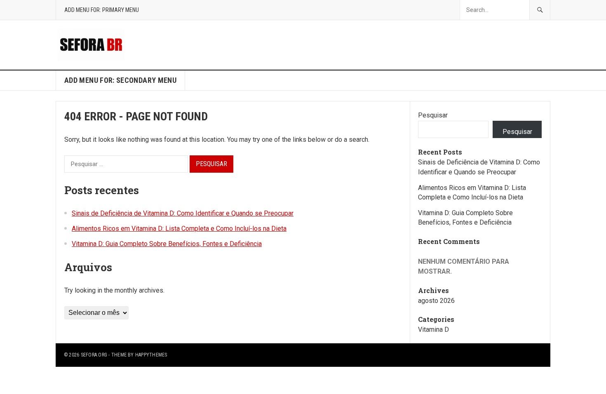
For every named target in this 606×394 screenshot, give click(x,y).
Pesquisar (433, 115)
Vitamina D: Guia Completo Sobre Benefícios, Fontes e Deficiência (167, 244)
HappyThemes (151, 355)
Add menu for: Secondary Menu (120, 80)
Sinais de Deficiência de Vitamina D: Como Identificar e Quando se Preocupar (183, 213)
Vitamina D (433, 329)
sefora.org (94, 355)
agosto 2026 (436, 301)
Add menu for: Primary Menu (101, 10)
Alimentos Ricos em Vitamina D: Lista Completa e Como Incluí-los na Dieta (179, 228)
